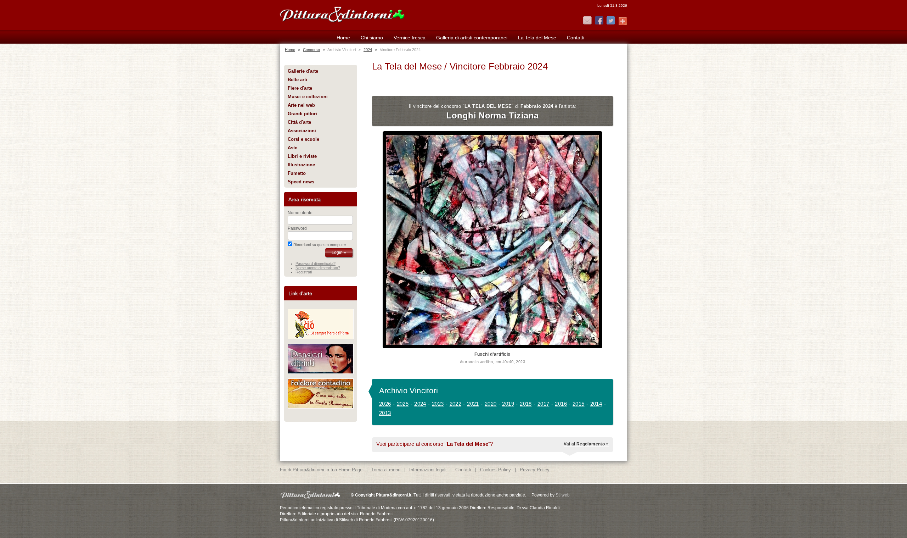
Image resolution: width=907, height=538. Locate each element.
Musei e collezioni (308, 96)
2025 (403, 404)
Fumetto (297, 173)
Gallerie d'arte (303, 71)
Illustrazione (301, 164)
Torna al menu (385, 469)
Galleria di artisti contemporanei (471, 37)
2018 (526, 404)
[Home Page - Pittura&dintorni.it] (341, 13)
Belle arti (297, 79)
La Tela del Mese (537, 37)
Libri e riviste (302, 156)
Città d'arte (299, 122)
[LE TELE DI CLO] (321, 337)
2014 (596, 404)
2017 (543, 404)
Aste (292, 147)
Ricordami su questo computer (319, 245)
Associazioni (302, 130)
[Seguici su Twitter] (611, 21)
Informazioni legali (427, 469)
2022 (456, 404)
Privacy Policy (535, 469)
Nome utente (300, 212)
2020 (491, 404)
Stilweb (563, 495)
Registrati (303, 272)
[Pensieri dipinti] (321, 372)
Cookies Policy (495, 469)
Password (297, 228)
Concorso (311, 50)
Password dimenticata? (315, 263)
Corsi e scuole (303, 139)
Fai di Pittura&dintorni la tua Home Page (321, 469)
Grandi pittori (302, 113)
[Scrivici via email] (587, 21)
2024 (368, 50)
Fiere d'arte (300, 88)
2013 (385, 413)
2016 (561, 404)
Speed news (301, 181)
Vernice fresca (410, 37)
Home (343, 37)
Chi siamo (372, 37)
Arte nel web (301, 105)
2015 (579, 404)
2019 (508, 404)
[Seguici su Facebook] (599, 21)
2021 (473, 404)
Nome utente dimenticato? (317, 268)
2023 (438, 404)
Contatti (575, 37)
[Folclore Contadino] (321, 407)
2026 (385, 404)
